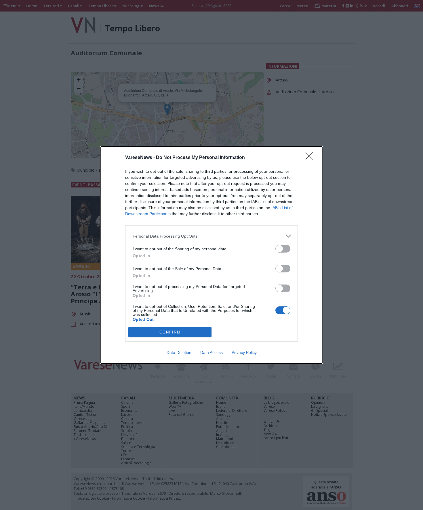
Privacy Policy (244, 352)
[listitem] (211, 236)
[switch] (282, 249)
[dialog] (211, 255)
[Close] (311, 157)
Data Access (211, 352)
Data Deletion (179, 352)
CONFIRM (170, 332)
